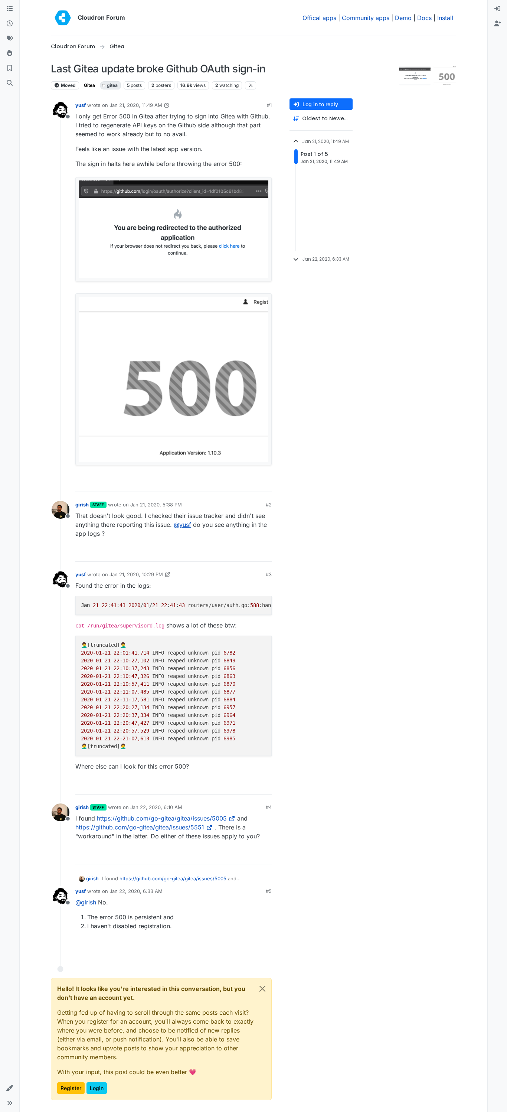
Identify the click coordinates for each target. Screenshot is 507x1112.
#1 (269, 105)
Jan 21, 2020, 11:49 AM (135, 105)
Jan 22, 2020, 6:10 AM (156, 807)
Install (445, 18)
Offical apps (319, 18)
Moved (68, 85)
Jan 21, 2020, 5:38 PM (156, 505)
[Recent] (9, 24)
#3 (269, 574)
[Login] (497, 9)
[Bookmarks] (9, 68)
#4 (269, 807)
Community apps (365, 18)
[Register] (497, 24)
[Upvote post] (254, 483)
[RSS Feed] (250, 85)
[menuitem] (497, 9)
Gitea (89, 85)
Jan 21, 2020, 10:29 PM (136, 574)
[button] (9, 1088)
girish (82, 505)
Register (70, 1088)
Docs (424, 18)
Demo (403, 18)
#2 (269, 505)
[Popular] (9, 53)
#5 (269, 891)
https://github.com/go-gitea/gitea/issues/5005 (162, 818)
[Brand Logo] (63, 18)
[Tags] (9, 39)
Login (97, 1088)
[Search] (9, 83)
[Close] (262, 988)
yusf (80, 105)
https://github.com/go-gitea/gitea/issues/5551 (139, 827)
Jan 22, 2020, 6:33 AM (136, 891)
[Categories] (9, 9)
